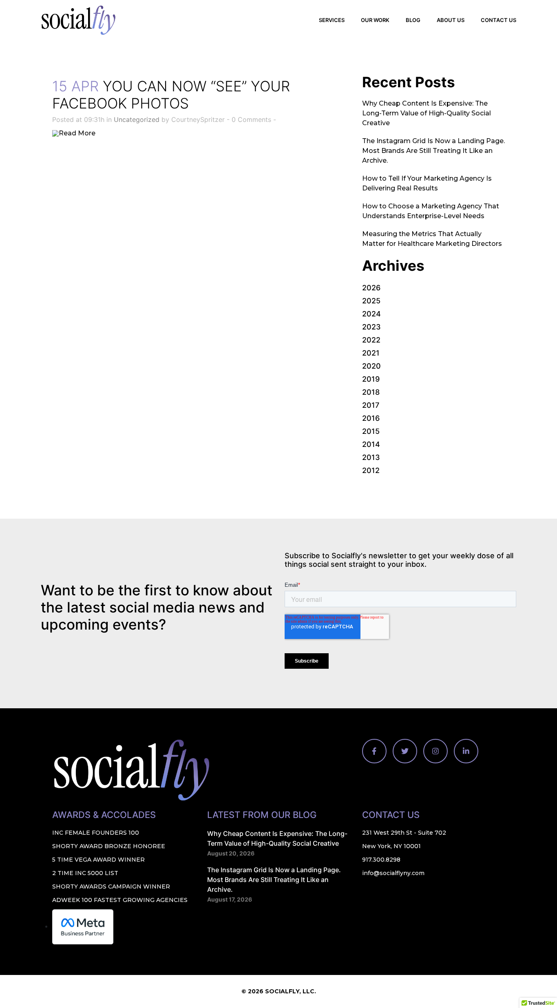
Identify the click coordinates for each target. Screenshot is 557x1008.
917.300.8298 (381, 859)
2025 (371, 300)
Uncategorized (136, 119)
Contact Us (498, 20)
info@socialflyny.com (393, 873)
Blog (413, 20)
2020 (371, 366)
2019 (371, 379)
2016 (371, 418)
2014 (371, 444)
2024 (371, 313)
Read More (77, 133)
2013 (371, 457)
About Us (450, 20)
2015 (371, 431)
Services (332, 20)
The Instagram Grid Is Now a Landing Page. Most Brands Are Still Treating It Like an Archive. (433, 150)
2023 (371, 327)
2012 (371, 470)
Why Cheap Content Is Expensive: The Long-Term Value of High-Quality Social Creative (426, 113)
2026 (371, 287)
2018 (371, 392)
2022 (371, 340)
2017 (370, 405)
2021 (371, 353)
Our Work (375, 20)
